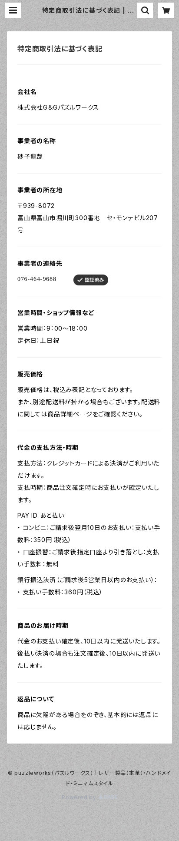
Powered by (80, 797)
